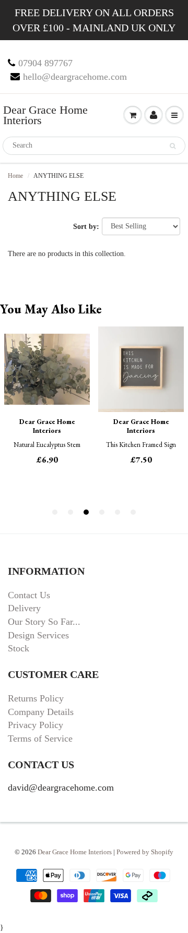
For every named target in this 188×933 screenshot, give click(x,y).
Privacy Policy (35, 725)
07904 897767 (45, 63)
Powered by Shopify (144, 852)
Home (15, 175)
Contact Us (29, 595)
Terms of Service (40, 738)
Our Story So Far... (44, 621)
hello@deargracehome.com (75, 76)
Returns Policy (36, 698)
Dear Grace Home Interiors (45, 115)
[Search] (172, 146)
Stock (18, 648)
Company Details (41, 712)
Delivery (24, 608)
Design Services (38, 635)
